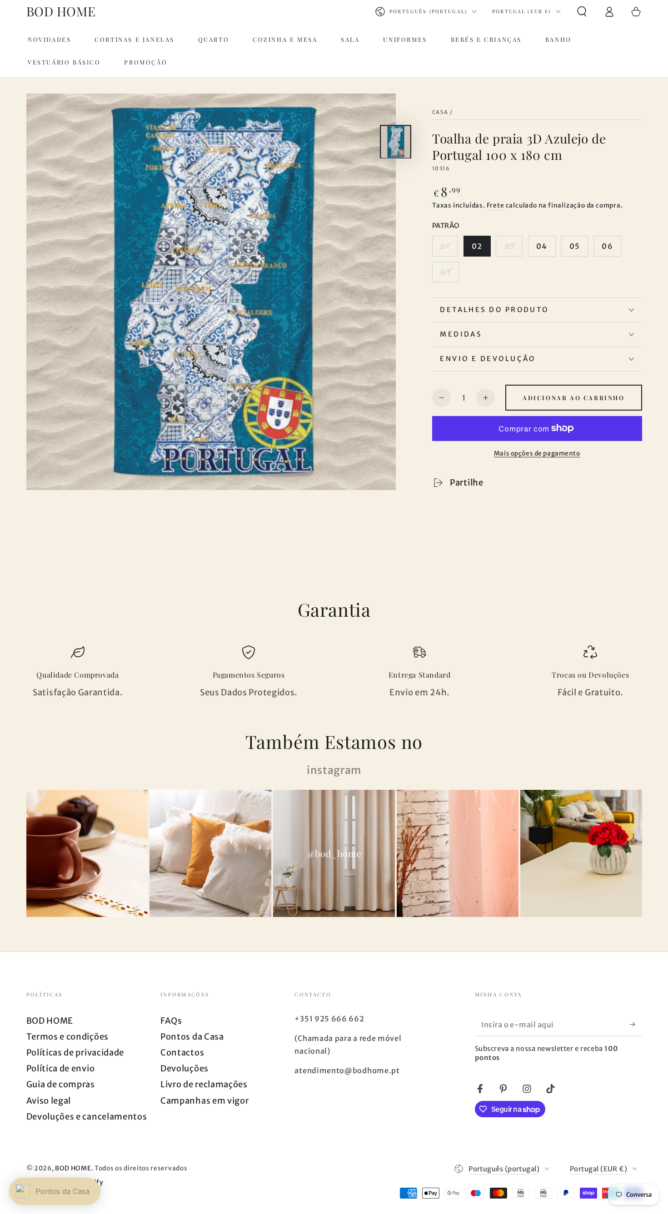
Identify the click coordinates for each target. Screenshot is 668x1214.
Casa (440, 112)
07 (445, 272)
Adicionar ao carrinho (574, 397)
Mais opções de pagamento (537, 453)
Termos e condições (67, 1036)
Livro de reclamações (204, 1084)
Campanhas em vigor (204, 1100)
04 (541, 246)
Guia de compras (60, 1084)
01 (444, 246)
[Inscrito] (636, 1024)
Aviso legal (48, 1100)
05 (574, 246)
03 (509, 246)
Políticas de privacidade (75, 1052)
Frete (495, 205)
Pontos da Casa (192, 1036)
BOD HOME (50, 1021)
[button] (581, 11)
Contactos (182, 1052)
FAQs (171, 1021)
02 (477, 246)
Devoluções (184, 1068)
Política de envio (60, 1068)
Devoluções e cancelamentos (86, 1116)
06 (607, 246)
